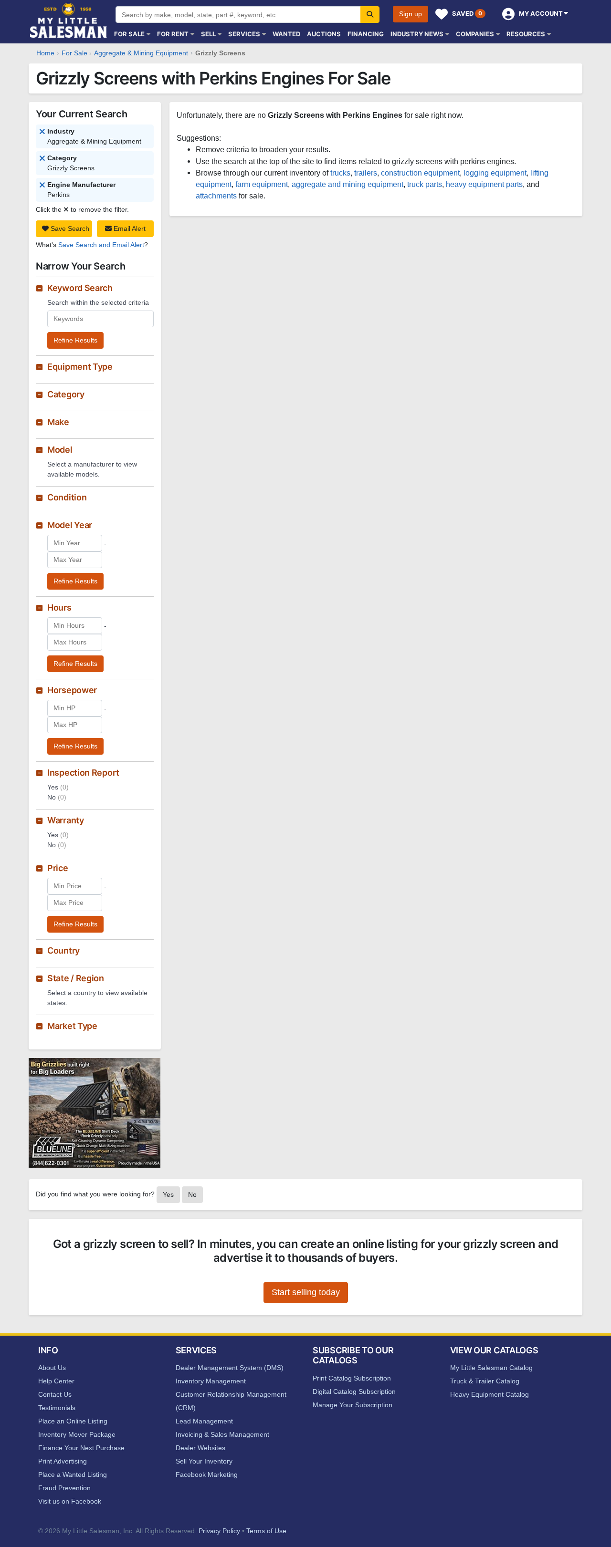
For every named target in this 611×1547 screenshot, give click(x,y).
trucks (340, 172)
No (192, 1194)
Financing (366, 34)
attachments (216, 195)
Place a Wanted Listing (72, 1474)
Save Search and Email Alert (101, 245)
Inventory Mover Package (77, 1434)
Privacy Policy (219, 1531)
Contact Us (55, 1394)
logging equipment (495, 172)
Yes (168, 1194)
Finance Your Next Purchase (81, 1448)
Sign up (410, 14)
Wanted (286, 34)
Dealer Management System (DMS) (230, 1367)
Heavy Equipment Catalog (489, 1394)
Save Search (69, 228)
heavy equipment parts (484, 184)
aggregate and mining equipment (347, 184)
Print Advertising (62, 1461)
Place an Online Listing (72, 1421)
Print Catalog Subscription (352, 1378)
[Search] (369, 14)
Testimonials (56, 1408)
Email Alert (129, 228)
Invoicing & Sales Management (222, 1434)
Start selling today (306, 1292)
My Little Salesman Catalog (491, 1367)
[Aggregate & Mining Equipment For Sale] (42, 159)
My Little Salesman (69, 20)
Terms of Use (266, 1531)
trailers (365, 172)
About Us (52, 1367)
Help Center (56, 1381)
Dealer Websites (200, 1448)
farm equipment (261, 184)
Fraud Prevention (64, 1488)
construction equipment (420, 172)
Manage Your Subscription (352, 1405)
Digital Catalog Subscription (354, 1391)
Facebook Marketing (207, 1474)
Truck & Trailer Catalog (484, 1381)
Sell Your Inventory (204, 1461)
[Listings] (42, 132)
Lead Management (204, 1421)
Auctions (324, 34)
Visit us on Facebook (69, 1501)
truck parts (424, 184)
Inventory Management (211, 1381)
